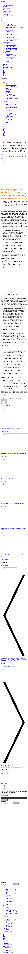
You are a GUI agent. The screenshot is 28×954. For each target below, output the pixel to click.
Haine (10, 34)
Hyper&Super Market (11, 55)
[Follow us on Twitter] (4, 73)
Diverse (8, 31)
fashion (12, 398)
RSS (4, 13)
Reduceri (8, 33)
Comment (3, 772)
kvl (21, 398)
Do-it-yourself (9, 58)
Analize (5, 64)
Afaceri (5, 52)
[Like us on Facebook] (3, 71)
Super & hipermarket (11, 48)
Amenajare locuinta (11, 25)
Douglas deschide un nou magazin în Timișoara (13, 503)
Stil (7, 28)
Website (3, 788)
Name (2, 783)
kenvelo (19, 398)
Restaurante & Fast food (12, 49)
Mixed (7, 61)
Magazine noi (6, 42)
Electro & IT (9, 60)
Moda (7, 43)
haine (15, 398)
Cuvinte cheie (6, 10)
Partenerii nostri (7, 14)
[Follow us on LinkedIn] (4, 75)
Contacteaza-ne (7, 11)
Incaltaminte (12, 36)
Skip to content (4, 1)
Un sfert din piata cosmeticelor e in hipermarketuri (13, 453)
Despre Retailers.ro (8, 5)
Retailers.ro (7, 156)
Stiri (4, 22)
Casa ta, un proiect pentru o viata (14, 27)
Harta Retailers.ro (7, 8)
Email (2, 786)
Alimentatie (9, 24)
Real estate (6, 66)
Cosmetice (11, 37)
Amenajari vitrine (7, 67)
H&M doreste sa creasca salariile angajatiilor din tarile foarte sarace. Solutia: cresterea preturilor (13, 529)
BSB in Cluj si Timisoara (7, 478)
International (9, 63)
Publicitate (6, 7)
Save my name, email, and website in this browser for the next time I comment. (14, 791)
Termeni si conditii (8, 16)
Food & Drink (9, 54)
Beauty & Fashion (10, 57)
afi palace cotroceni (5, 398)
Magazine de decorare (11, 46)
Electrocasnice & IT (11, 30)
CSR (4, 69)
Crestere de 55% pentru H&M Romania (10, 428)
